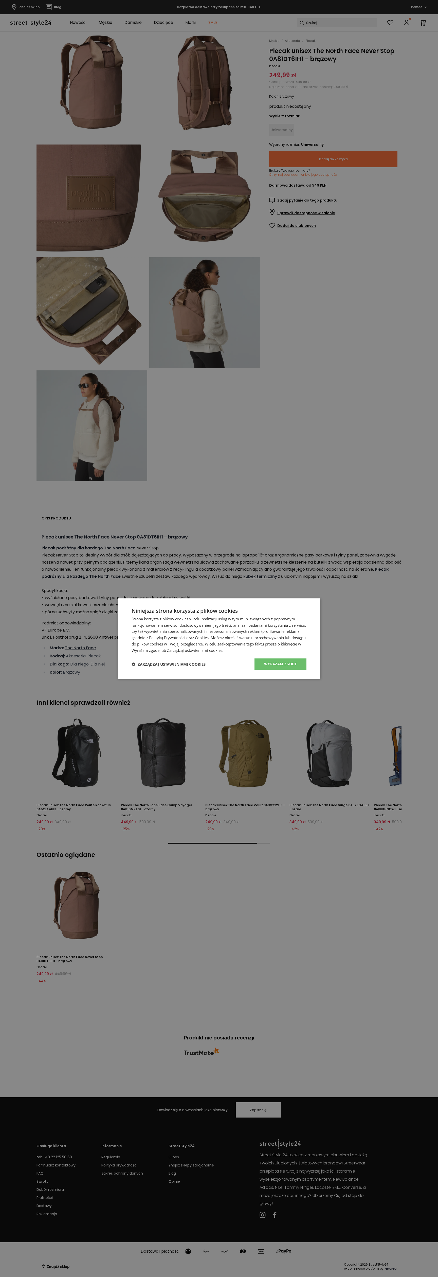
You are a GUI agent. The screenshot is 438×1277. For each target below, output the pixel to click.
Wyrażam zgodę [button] (280, 664)
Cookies (202, 637)
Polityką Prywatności (167, 637)
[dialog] (219, 638)
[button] (169, 664)
